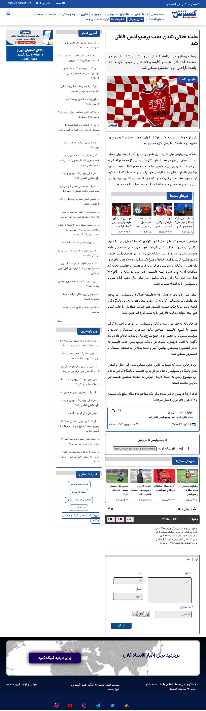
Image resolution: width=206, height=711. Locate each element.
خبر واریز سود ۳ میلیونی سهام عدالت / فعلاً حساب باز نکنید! (79, 382)
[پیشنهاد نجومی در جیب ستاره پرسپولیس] (187, 475)
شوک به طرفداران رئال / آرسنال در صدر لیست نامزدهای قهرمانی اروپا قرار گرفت (163, 223)
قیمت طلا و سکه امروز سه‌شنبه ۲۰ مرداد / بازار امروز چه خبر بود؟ (80, 441)
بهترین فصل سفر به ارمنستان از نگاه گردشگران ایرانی (79, 201)
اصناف (52, 14)
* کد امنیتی (186, 607)
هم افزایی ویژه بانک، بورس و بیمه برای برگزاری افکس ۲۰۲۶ (80, 175)
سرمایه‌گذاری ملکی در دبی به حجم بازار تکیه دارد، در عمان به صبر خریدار (80, 214)
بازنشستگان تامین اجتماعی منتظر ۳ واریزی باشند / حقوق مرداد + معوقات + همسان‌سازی (79, 426)
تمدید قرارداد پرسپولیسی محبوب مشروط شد (140, 490)
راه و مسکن (68, 14)
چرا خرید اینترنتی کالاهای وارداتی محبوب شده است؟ (81, 45)
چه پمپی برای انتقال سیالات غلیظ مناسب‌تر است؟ (81, 296)
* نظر (188, 573)
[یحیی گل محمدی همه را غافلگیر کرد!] (117, 475)
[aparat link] (56, 704)
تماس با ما (166, 684)
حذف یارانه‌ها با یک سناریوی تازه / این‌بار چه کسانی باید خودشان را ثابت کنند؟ (80, 457)
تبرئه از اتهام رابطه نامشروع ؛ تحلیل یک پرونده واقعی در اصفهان (79, 88)
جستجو (191, 684)
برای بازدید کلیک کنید (54, 658)
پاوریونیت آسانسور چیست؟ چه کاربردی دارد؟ (82, 101)
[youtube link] (69, 703)
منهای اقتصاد (156, 19)
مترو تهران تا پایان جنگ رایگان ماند (79, 243)
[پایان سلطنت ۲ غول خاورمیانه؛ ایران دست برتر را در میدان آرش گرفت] (182, 448)
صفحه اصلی (157, 14)
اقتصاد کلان (141, 14)
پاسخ (129, 519)
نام (140, 573)
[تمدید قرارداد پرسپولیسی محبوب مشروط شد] (140, 475)
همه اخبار (151, 684)
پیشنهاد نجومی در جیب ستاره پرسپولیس (188, 490)
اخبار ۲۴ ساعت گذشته (182, 689)
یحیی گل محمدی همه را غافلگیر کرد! (118, 490)
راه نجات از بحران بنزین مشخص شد (78, 392)
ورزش (171, 412)
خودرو (98, 14)
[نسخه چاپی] (113, 410)
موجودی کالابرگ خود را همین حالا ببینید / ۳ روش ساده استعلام (80, 356)
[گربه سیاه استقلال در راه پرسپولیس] (164, 475)
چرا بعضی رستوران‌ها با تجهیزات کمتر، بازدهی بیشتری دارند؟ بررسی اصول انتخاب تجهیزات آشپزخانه (78, 230)
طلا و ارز (124, 14)
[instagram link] (83, 703)
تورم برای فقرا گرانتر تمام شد (82, 413)
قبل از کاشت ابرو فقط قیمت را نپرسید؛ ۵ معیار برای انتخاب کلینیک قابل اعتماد (78, 130)
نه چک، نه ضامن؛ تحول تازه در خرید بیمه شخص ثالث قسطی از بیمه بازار (79, 188)
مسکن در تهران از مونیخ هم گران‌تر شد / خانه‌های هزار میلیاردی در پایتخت (79, 369)
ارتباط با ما (103, 19)
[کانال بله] (29, 53)
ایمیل (139, 589)
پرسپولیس (181, 154)
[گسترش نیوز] (184, 14)
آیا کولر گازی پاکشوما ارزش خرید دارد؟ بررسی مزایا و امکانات (78, 114)
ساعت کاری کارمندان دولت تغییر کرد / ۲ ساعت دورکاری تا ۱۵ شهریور (78, 58)
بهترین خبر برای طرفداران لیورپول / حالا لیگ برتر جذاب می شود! (121, 223)
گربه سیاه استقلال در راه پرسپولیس (164, 488)
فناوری (84, 14)
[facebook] (189, 448)
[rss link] (126, 703)
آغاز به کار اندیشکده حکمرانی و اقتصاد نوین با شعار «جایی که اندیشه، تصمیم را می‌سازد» (79, 160)
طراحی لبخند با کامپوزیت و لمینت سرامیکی (81, 309)
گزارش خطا (185, 509)
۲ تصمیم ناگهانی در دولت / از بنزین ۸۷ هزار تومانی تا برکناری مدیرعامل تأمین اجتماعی (78, 268)
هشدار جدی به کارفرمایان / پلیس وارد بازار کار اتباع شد (78, 253)
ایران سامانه (13, 684)
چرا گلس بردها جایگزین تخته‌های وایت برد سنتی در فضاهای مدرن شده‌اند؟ (81, 73)
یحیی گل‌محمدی (158, 143)
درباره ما (90, 19)
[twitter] (174, 448)
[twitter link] (111, 703)
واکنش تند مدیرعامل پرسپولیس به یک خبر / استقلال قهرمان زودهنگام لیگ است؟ (142, 223)
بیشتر (59, 321)
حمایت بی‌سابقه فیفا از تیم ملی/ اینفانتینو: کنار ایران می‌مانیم (183, 223)
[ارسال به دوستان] (119, 410)
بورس (110, 14)
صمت (39, 14)
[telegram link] (97, 703)
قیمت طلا (116, 19)
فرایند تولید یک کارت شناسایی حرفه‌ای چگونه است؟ (78, 283)
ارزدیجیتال (134, 19)
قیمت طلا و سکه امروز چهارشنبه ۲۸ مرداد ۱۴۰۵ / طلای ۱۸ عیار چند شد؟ (79, 343)
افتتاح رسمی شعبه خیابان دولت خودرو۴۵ (81, 145)
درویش (142, 440)
